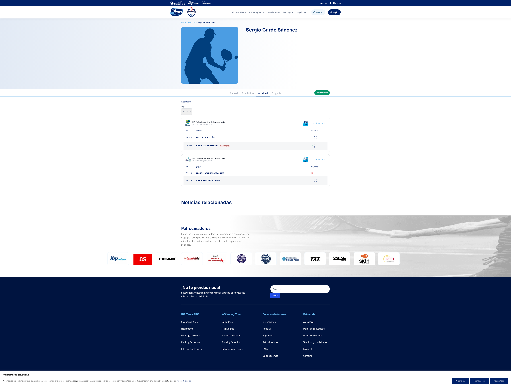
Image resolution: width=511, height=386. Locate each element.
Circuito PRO (238, 12)
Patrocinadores (270, 342)
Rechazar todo (479, 380)
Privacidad (310, 314)
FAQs (265, 349)
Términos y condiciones (315, 342)
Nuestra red (325, 3)
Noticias (337, 3)
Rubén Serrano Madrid (207, 145)
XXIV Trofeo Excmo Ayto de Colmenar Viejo (208, 122)
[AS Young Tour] (191, 12)
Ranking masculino (190, 335)
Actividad (263, 93)
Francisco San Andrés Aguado (210, 173)
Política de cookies (184, 380)
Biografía (276, 93)
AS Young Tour (255, 12)
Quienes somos (270, 356)
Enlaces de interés (274, 314)
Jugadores (301, 12)
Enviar (275, 295)
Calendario (227, 322)
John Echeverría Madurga (208, 180)
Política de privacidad (314, 328)
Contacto (307, 356)
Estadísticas (248, 93)
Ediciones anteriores (191, 349)
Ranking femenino (190, 342)
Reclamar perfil (322, 92)
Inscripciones (274, 12)
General (234, 93)
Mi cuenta (308, 349)
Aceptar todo (499, 380)
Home (183, 22)
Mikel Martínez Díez (205, 137)
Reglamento (187, 328)
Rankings (287, 12)
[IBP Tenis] (176, 12)
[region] (255, 378)
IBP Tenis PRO (190, 314)
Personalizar (460, 380)
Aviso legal (308, 322)
